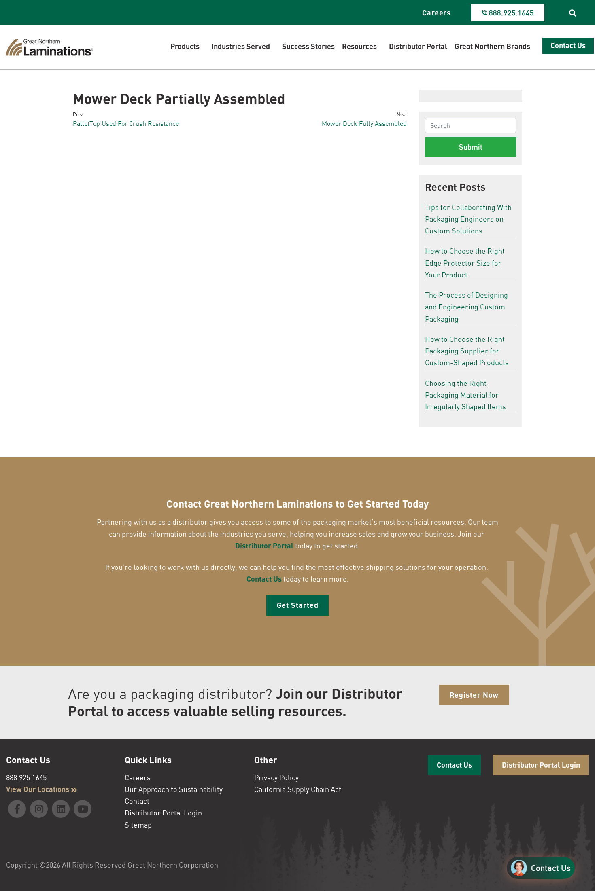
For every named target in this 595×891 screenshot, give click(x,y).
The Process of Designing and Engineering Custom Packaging (466, 306)
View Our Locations (38, 789)
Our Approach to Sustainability (174, 789)
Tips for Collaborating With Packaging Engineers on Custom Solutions (468, 219)
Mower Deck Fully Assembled (364, 123)
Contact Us (264, 578)
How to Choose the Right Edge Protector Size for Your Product (465, 262)
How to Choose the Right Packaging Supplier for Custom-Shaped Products (467, 350)
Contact (137, 800)
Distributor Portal (264, 545)
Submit (470, 146)
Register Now (474, 694)
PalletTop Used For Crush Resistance (126, 123)
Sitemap (138, 824)
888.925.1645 (26, 777)
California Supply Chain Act (297, 789)
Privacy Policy (276, 777)
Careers (436, 12)
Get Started (298, 605)
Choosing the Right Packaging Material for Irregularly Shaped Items (465, 395)
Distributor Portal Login (163, 812)
